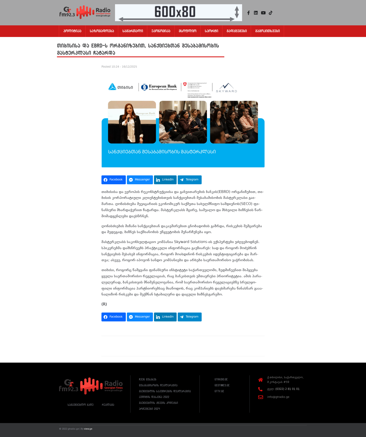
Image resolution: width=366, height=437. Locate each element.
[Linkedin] (256, 13)
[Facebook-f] (248, 13)
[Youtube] (263, 13)
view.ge (88, 428)
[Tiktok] (271, 13)
